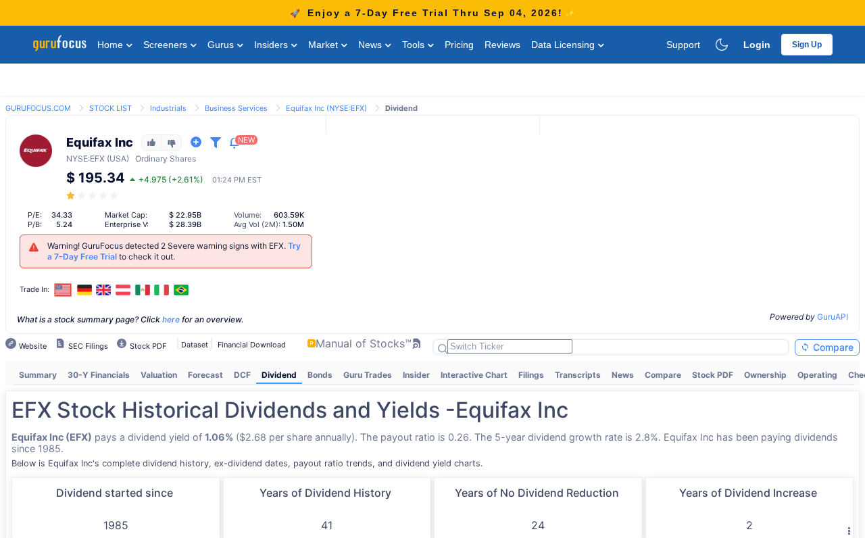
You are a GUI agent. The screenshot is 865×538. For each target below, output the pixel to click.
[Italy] (161, 290)
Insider (416, 375)
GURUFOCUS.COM (38, 108)
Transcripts (578, 375)
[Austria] (123, 290)
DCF (242, 375)
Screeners (166, 44)
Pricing (459, 44)
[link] (38, 107)
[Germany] (84, 290)
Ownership (765, 375)
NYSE (77, 158)
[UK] (104, 290)
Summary (38, 375)
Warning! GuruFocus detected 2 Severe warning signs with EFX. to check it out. (174, 251)
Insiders (272, 44)
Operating (817, 375)
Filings (531, 375)
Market (324, 44)
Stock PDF (712, 375)
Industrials (168, 108)
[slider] (93, 196)
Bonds (319, 375)
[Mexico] (142, 290)
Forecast (205, 375)
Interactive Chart (474, 375)
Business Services (236, 108)
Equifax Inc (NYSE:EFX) (326, 108)
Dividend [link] (401, 108)
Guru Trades (367, 375)
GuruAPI (832, 317)
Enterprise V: (127, 224)
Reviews (502, 44)
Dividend (279, 375)
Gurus (222, 44)
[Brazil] (181, 290)
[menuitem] (38, 375)
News (371, 44)
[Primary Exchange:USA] (63, 289)
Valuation (159, 375)
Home (111, 44)
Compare (832, 347)
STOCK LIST (110, 108)
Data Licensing (564, 44)
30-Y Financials (99, 375)
